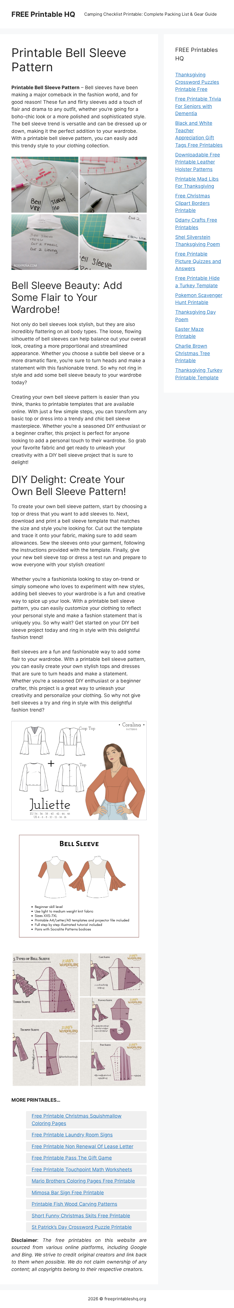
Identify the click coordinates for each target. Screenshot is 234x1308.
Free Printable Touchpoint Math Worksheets (82, 1169)
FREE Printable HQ (43, 14)
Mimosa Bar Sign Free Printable (68, 1192)
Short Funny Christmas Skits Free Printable (81, 1216)
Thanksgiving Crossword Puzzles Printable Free (197, 82)
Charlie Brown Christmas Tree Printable (192, 353)
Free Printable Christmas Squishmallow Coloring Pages (77, 1119)
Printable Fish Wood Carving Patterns (74, 1204)
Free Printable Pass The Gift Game (72, 1158)
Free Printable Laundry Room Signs (72, 1135)
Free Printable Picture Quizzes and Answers (198, 261)
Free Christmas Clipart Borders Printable (192, 203)
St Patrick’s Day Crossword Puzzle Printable (82, 1227)
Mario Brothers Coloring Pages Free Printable (83, 1181)
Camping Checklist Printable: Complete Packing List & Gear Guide (150, 14)
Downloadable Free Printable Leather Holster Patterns (197, 162)
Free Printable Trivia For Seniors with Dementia (198, 106)
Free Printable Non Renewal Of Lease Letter (82, 1146)
